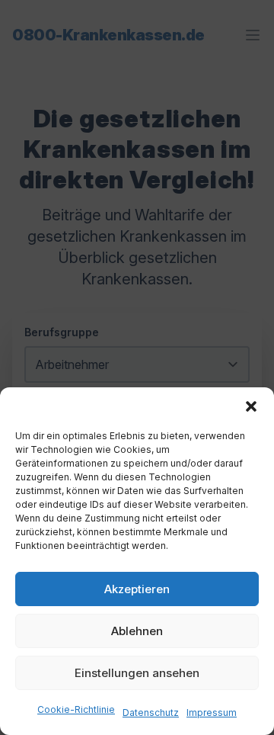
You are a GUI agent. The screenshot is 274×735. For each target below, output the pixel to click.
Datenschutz (151, 712)
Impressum (211, 712)
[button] (251, 406)
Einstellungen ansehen (137, 673)
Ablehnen (137, 631)
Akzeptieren (137, 589)
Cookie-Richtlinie (76, 709)
